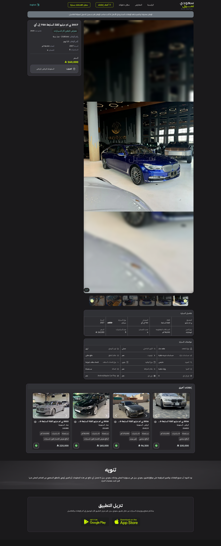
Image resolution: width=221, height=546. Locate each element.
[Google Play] (95, 521)
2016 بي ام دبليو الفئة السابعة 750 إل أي (173, 421)
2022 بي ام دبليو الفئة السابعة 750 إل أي (53, 421)
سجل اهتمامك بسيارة (79, 4)
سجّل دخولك (124, 4)
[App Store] (126, 521)
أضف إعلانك (103, 4)
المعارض (138, 4)
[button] (92, 300)
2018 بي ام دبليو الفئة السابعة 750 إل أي (93, 421)
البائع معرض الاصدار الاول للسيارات (96, 439)
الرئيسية (150, 4)
